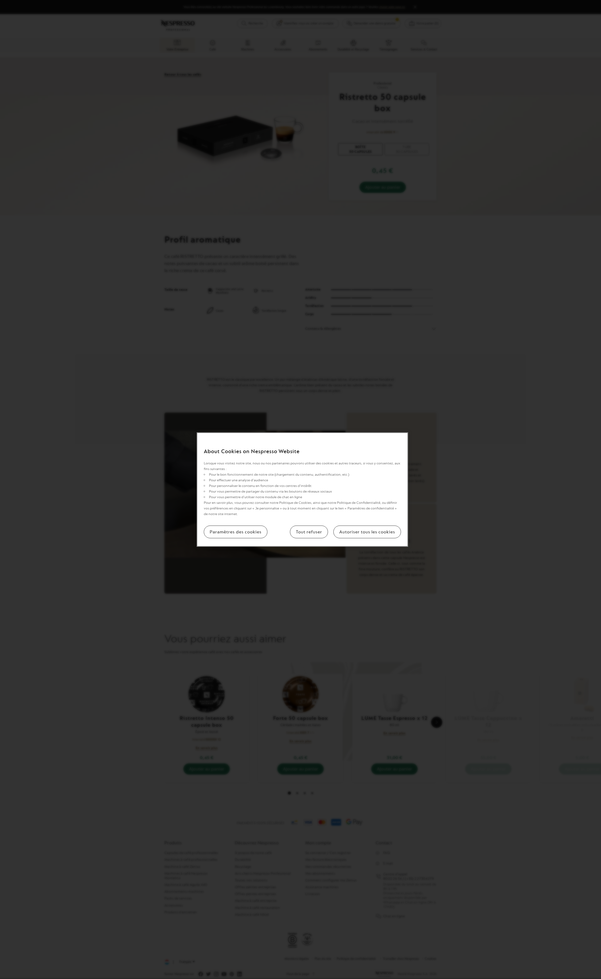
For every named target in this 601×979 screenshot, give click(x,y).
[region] (302, 489)
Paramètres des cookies (236, 532)
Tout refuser (309, 532)
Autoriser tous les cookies (367, 532)
